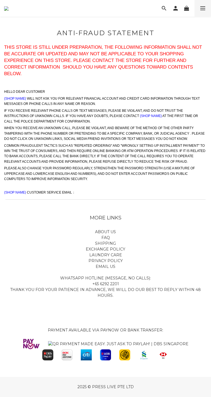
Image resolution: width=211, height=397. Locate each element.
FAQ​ (105, 237)
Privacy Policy (105, 260)
